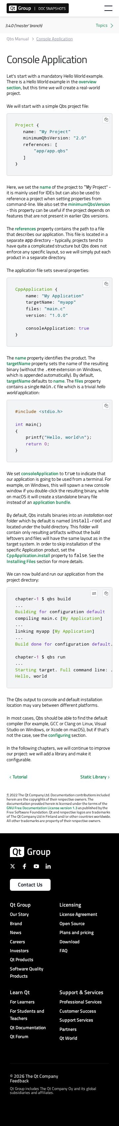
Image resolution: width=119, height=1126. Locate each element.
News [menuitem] (15, 932)
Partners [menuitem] (68, 1029)
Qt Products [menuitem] (21, 959)
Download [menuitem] (70, 941)
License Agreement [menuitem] (78, 914)
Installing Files (21, 561)
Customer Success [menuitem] (78, 1010)
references (25, 228)
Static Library (93, 777)
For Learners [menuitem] (22, 1001)
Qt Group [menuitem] (20, 905)
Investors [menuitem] (19, 950)
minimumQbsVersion (89, 204)
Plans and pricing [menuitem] (77, 932)
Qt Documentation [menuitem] (28, 1027)
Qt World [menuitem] (68, 1037)
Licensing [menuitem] (70, 905)
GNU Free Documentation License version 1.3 (42, 807)
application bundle (51, 502)
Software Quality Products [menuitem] (26, 972)
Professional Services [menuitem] (81, 1001)
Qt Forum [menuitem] (19, 1036)
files (79, 380)
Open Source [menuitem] (72, 923)
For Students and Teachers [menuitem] (27, 1014)
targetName (18, 363)
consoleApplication (40, 473)
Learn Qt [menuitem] (20, 992)
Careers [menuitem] (17, 941)
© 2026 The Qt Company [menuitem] (34, 1075)
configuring (59, 735)
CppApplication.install (28, 555)
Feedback (19, 1080)
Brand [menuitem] (16, 923)
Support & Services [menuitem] (81, 992)
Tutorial (20, 776)
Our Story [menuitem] (19, 914)
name (45, 186)
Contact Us (30, 884)
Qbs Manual (18, 39)
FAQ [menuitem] (63, 950)
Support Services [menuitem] (76, 1019)
